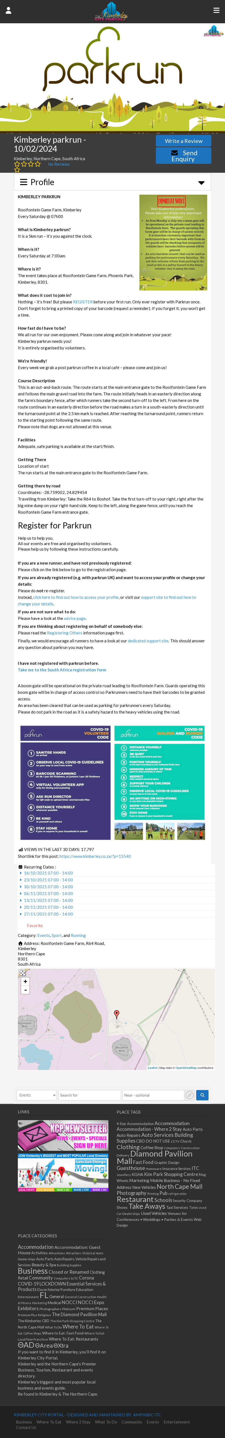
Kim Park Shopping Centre (171, 1174)
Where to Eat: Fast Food (62, 1333)
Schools (163, 1200)
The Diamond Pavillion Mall (79, 1314)
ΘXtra (61, 1345)
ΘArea (44, 1345)
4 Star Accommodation (135, 1123)
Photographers (50, 1309)
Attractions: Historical (80, 1253)
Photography (132, 1193)
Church (186, 1141)
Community (41, 1278)
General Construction (80, 1297)
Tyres (193, 1208)
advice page (75, 618)
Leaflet (152, 1067)
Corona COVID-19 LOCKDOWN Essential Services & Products (62, 1283)
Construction (190, 1148)
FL (44, 1295)
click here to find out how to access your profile (76, 597)
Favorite (34, 925)
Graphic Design (166, 1162)
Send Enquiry (184, 156)
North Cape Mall (180, 1186)
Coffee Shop (151, 1147)
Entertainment (28, 1297)
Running (78, 935)
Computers (172, 1148)
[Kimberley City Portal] (111, 18)
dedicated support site (148, 640)
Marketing (139, 1180)
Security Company (187, 1200)
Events (43, 935)
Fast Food (143, 1162)
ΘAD (26, 1344)
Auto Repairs (128, 1135)
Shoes (122, 1207)
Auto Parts (193, 1129)
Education (84, 1289)
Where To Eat (78, 1327)
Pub (163, 1193)
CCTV (175, 1141)
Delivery (123, 1155)
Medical (54, 1302)
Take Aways (146, 1206)
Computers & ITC (66, 1278)
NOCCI (69, 1302)
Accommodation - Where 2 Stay (149, 1129)
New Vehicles (144, 1187)
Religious (44, 1315)
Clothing (128, 1147)
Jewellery (124, 1175)
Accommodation (172, 1123)
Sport (57, 935)
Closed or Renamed (69, 1272)
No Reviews (59, 164)
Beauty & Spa (44, 1264)
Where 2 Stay (78, 1421)
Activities (39, 1252)
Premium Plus (27, 1315)
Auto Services (157, 1135)
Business (33, 1270)
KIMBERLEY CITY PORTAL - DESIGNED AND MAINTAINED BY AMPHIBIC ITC (87, 1414)
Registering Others (64, 632)
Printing (153, 1193)
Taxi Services (177, 1207)
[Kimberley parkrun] (116, 1014)
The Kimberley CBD (33, 1321)
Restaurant (135, 1199)
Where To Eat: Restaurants (73, 1338)
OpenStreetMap (186, 1067)
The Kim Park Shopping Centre (72, 1321)
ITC (195, 1168)
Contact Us (26, 1427)
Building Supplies (69, 1265)
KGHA (137, 1174)
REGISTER (83, 301)
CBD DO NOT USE (153, 1141)
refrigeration (177, 1193)
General (56, 1296)
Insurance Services (176, 1169)
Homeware (154, 1168)
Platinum (68, 1309)
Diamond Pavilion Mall (155, 1157)
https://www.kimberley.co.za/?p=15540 (95, 856)
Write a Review (184, 140)
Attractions (57, 1253)
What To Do (53, 1327)
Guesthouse (131, 1168)
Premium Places (92, 1308)
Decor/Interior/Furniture (56, 1289)
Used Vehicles (154, 1213)
